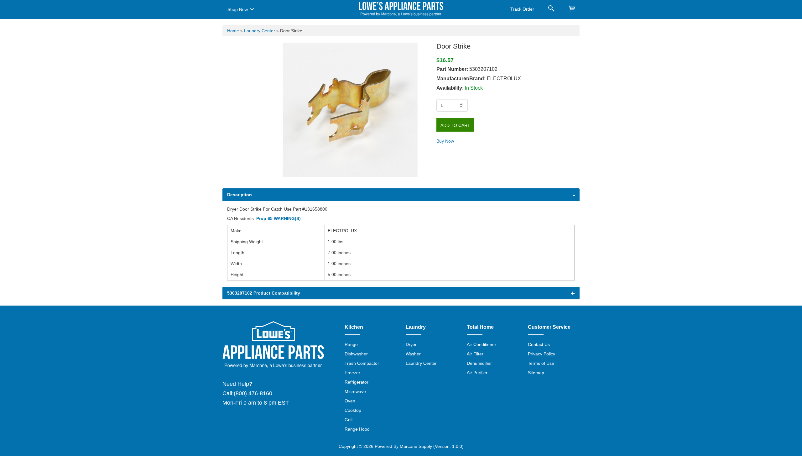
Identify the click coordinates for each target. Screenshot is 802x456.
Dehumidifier (479, 363)
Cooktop (353, 410)
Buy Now (445, 141)
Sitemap (536, 372)
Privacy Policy (541, 353)
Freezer (352, 372)
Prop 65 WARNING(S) (278, 218)
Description (239, 194)
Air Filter (475, 353)
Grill (348, 419)
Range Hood (357, 429)
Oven (350, 400)
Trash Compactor (362, 363)
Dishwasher (356, 353)
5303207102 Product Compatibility (263, 293)
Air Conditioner (481, 344)
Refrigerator (356, 382)
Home (233, 30)
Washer (413, 353)
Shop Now (237, 9)
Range (351, 344)
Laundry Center (259, 30)
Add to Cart (455, 125)
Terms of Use (541, 363)
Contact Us (539, 344)
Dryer (411, 344)
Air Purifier (477, 372)
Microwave (355, 391)
